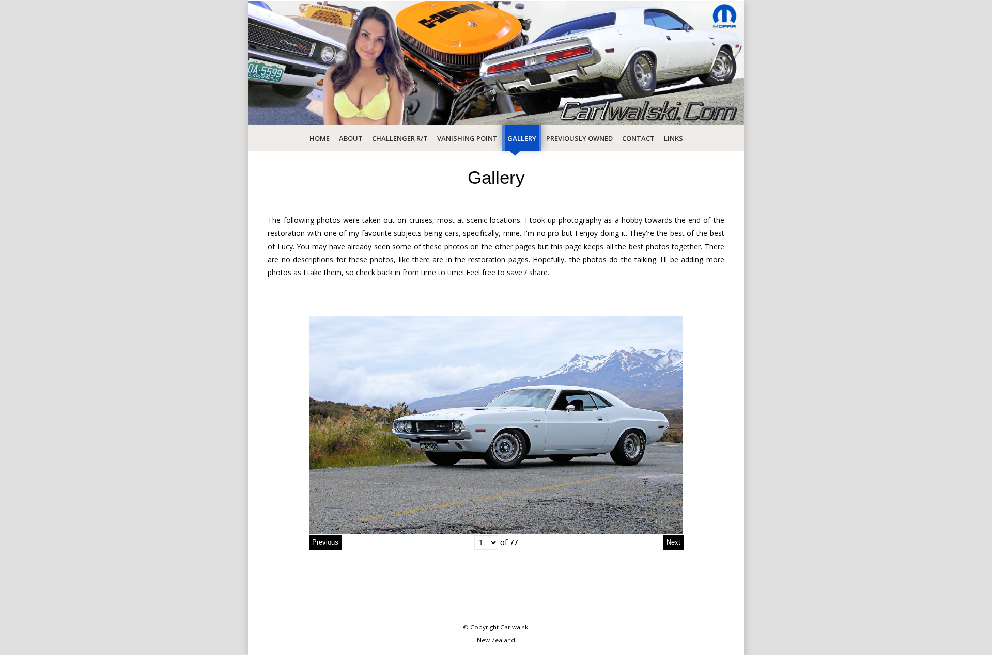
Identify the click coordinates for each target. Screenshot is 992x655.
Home (319, 138)
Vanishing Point (467, 138)
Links (673, 138)
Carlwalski (515, 627)
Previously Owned (579, 138)
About (351, 138)
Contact (638, 138)
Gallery (521, 138)
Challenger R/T (400, 138)
